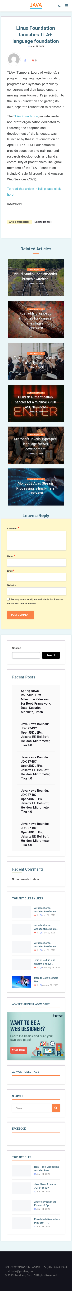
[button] (58, 5)
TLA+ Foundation (25, 116)
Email (10, 570)
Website (11, 585)
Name (11, 556)
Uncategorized (42, 222)
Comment (13, 528)
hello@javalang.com (23, 1271)
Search (16, 648)
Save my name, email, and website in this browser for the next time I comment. (35, 601)
